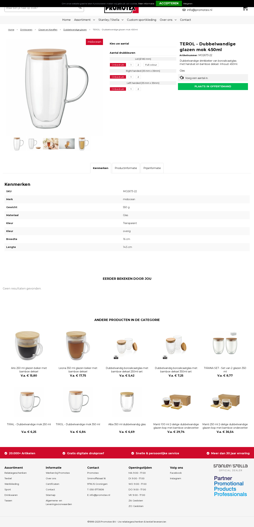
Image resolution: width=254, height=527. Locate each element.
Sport (7, 489)
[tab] (100, 168)
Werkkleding (11, 484)
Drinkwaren (26, 30)
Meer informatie (146, 3)
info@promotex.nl (199, 10)
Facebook (176, 472)
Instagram (175, 478)
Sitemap (50, 495)
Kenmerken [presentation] (100, 168)
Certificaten (52, 484)
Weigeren (187, 3)
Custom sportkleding (141, 19)
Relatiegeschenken (15, 472)
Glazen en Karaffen (47, 30)
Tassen (8, 500)
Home (66, 19)
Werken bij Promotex (58, 472)
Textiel (8, 478)
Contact (185, 19)
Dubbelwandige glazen (75, 30)
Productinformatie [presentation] (126, 168)
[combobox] (40, 8)
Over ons (51, 478)
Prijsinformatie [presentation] (152, 168)
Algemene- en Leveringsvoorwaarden (59, 502)
